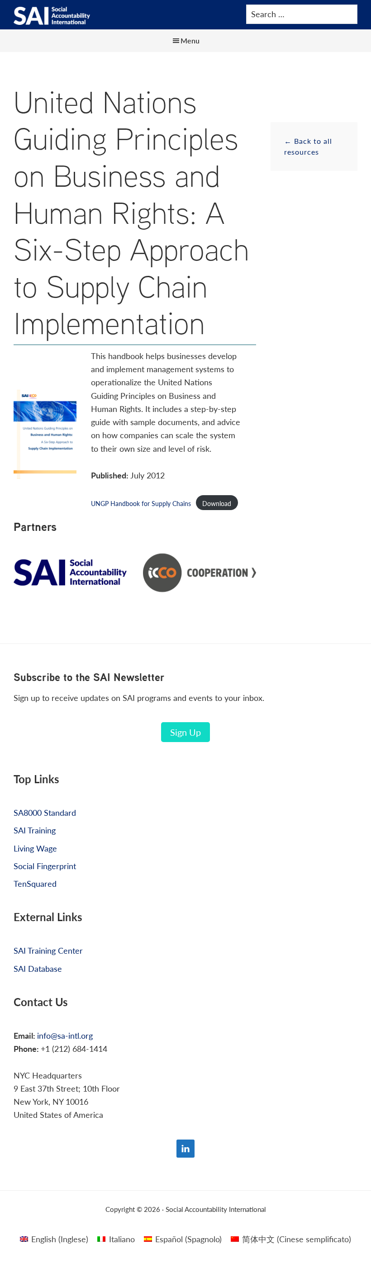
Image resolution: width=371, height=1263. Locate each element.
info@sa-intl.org (65, 1035)
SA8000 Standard (45, 812)
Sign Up (185, 732)
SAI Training (35, 830)
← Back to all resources (308, 146)
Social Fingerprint (45, 865)
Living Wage (35, 848)
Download (216, 503)
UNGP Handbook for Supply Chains (141, 503)
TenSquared (35, 883)
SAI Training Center (48, 950)
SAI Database (38, 968)
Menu (190, 40)
